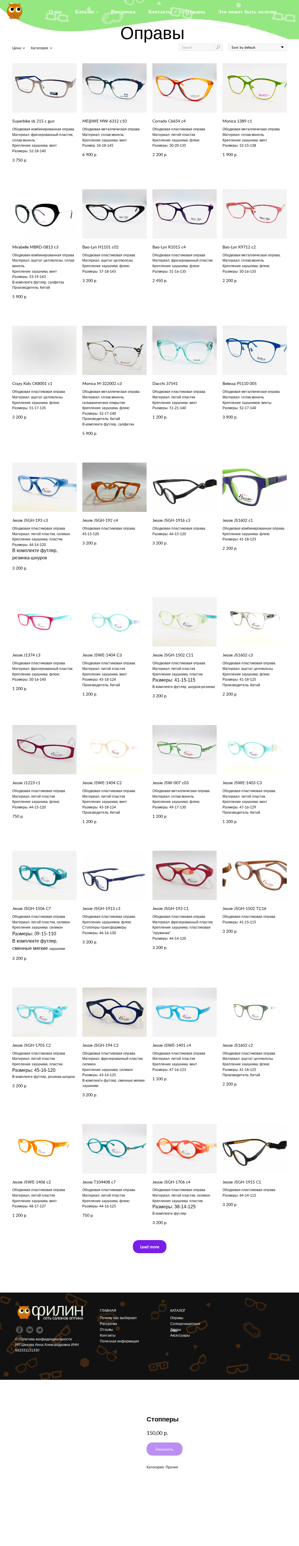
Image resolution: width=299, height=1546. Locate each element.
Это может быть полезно (247, 12)
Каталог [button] (85, 12)
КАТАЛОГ (178, 1311)
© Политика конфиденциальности (43, 1339)
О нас (55, 12)
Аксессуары (180, 1335)
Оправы (176, 1318)
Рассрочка (123, 12)
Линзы (175, 1330)
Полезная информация (119, 1341)
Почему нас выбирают (118, 1318)
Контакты (160, 12)
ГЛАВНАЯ (108, 1311)
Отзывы (195, 12)
